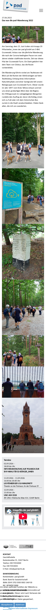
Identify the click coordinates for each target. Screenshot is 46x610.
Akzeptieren (7, 605)
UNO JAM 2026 (10, 495)
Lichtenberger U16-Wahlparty (18, 484)
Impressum (33, 608)
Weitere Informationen (18, 608)
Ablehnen (20, 605)
